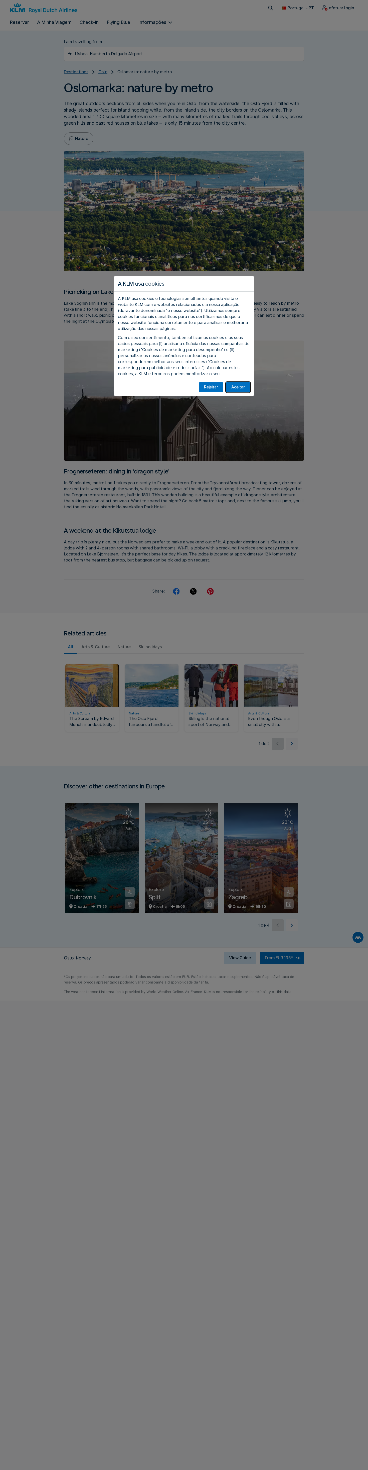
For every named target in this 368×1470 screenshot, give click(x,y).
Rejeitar (211, 387)
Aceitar (238, 387)
